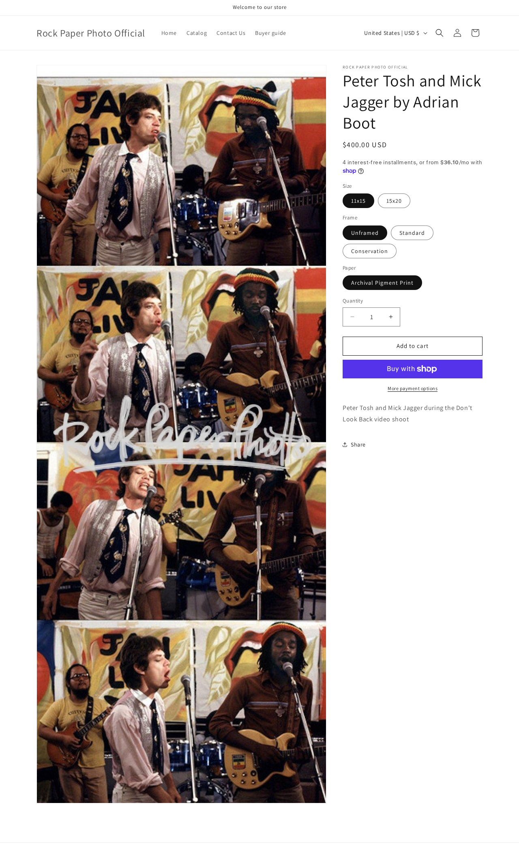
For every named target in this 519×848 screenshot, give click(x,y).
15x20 (394, 200)
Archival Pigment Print (382, 282)
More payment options (413, 388)
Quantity (353, 300)
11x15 (358, 200)
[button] (439, 33)
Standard (412, 232)
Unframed (365, 232)
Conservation (369, 251)
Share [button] (358, 444)
